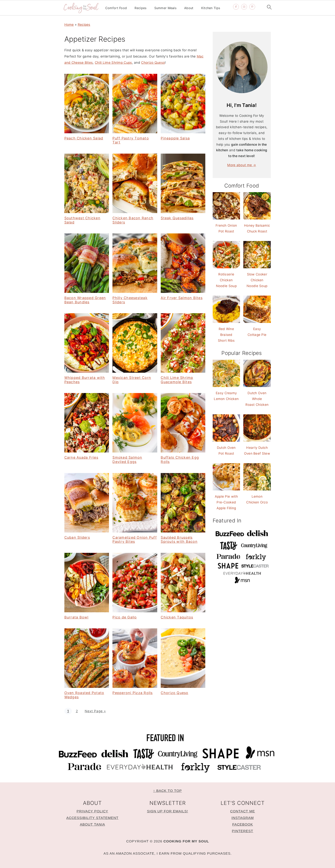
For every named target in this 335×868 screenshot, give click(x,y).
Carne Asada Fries (81, 457)
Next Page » (95, 711)
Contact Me (242, 811)
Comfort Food (116, 8)
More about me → (241, 165)
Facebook (242, 824)
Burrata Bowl (76, 617)
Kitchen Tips (210, 8)
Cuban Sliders (77, 537)
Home (69, 25)
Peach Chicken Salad (83, 138)
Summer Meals (165, 8)
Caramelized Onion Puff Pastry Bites (134, 539)
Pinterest (242, 831)
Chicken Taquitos (177, 617)
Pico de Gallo (124, 617)
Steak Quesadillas (177, 218)
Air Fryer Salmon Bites (182, 298)
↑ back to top (167, 791)
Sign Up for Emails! (167, 811)
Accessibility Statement (92, 818)
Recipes (140, 8)
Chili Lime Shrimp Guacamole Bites (177, 380)
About (188, 8)
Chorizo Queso (153, 63)
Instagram (242, 818)
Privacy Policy (92, 811)
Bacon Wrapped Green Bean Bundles (85, 300)
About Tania (92, 824)
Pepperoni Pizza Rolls (132, 693)
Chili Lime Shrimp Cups (113, 63)
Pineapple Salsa (175, 138)
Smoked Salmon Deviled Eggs (127, 459)
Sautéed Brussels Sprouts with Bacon (179, 539)
